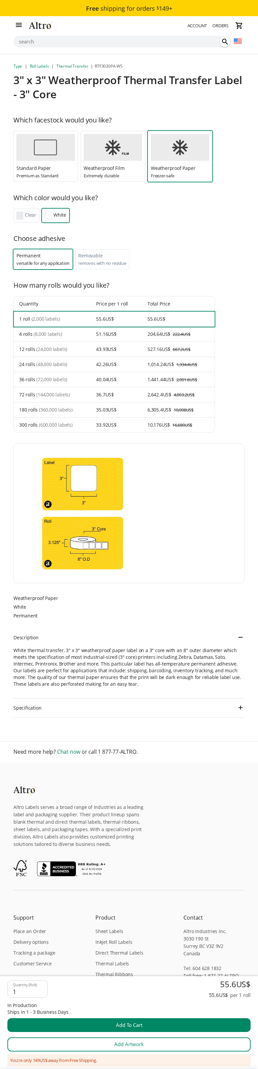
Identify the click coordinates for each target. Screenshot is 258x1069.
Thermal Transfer (72, 66)
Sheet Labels (109, 931)
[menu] (19, 25)
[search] (225, 41)
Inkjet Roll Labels (113, 942)
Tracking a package (34, 953)
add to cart (129, 1025)
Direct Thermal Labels (119, 953)
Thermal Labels (112, 963)
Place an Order (29, 931)
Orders (220, 26)
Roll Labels (39, 66)
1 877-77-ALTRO (221, 975)
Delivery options (31, 942)
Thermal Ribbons (114, 974)
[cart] (239, 25)
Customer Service (32, 963)
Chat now (68, 752)
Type (18, 66)
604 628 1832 (206, 968)
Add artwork (129, 1044)
